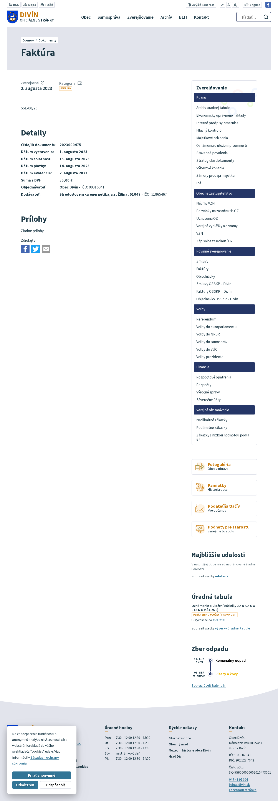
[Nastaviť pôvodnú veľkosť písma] (228, 5)
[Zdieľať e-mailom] (46, 249)
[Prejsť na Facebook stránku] (268, 5)
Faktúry (65, 88)
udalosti (221, 576)
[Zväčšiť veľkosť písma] (235, 5)
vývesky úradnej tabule (232, 628)
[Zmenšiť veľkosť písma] (222, 5)
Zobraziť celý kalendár (209, 685)
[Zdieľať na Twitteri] (35, 249)
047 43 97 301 (238, 779)
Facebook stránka (242, 790)
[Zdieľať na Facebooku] (25, 249)
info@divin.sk (239, 784)
